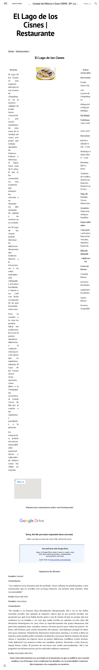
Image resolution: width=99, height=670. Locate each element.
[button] (96, 4)
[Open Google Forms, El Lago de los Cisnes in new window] (79, 519)
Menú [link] (86, 3)
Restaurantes (22, 51)
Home (11, 51)
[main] (35, 24)
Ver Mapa (84, 115)
